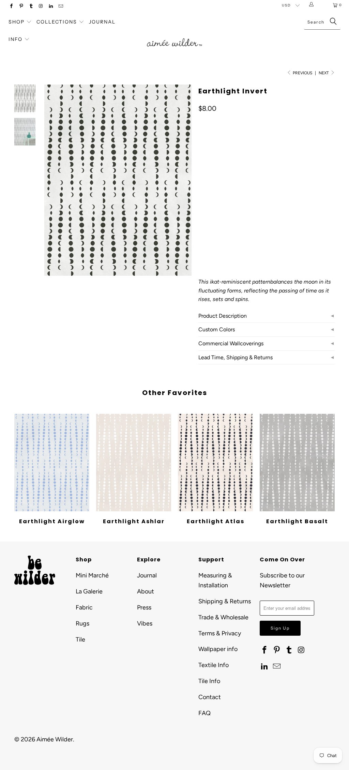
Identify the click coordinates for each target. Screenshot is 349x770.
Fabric (84, 607)
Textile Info (213, 665)
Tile (80, 639)
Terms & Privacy (219, 633)
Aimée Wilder (54, 739)
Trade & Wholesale (223, 617)
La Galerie (89, 591)
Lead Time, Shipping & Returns (235, 357)
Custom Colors (216, 329)
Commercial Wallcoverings (230, 343)
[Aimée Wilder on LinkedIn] (50, 6)
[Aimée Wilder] (174, 36)
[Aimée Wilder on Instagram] (40, 6)
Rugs (82, 623)
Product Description (222, 316)
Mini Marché (92, 575)
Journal (102, 22)
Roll (259, 200)
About (145, 591)
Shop (17, 22)
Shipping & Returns (224, 601)
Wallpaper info (218, 649)
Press (144, 607)
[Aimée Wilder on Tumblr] (30, 6)
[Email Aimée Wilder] (60, 6)
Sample (210, 200)
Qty (202, 220)
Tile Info (209, 681)
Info (15, 39)
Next (324, 73)
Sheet (237, 200)
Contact (209, 697)
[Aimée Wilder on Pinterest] (21, 6)
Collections (57, 22)
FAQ (204, 713)
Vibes (144, 623)
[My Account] (312, 5)
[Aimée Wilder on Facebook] (11, 6)
